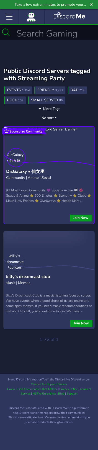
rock (15, 100)
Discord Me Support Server (49, 384)
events (18, 90)
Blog (61, 394)
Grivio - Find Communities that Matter (32, 389)
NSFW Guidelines (44, 394)
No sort (47, 117)
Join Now (80, 217)
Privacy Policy (68, 389)
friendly (50, 90)
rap (78, 90)
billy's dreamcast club (28, 277)
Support (72, 394)
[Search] (6, 32)
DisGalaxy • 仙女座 (25, 171)
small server (47, 100)
